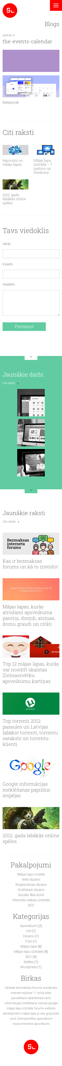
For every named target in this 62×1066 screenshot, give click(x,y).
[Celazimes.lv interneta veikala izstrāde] (31, 402)
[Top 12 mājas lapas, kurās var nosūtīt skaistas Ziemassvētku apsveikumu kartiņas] (31, 646)
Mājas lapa (28, 946)
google (53, 1003)
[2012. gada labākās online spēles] (15, 184)
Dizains (28, 936)
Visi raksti (9, 521)
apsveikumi (41, 1023)
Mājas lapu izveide (31, 874)
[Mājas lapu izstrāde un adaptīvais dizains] (10, 10)
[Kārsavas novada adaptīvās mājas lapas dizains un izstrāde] (31, 432)
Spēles (28, 962)
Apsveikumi (28, 926)
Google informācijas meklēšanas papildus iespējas (26, 789)
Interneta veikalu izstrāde (31, 900)
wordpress (50, 987)
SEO (31, 905)
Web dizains (31, 879)
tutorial (43, 1003)
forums (39, 1008)
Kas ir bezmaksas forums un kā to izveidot (30, 564)
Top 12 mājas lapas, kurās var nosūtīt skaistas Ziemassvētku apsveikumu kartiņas (31, 672)
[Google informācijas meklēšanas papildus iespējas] (31, 766)
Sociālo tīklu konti (31, 895)
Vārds (7, 244)
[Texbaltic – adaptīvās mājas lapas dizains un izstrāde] (31, 462)
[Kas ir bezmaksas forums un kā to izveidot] (31, 543)
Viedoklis (9, 284)
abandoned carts (39, 998)
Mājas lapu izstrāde (28, 951)
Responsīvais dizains (31, 885)
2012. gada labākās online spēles (14, 199)
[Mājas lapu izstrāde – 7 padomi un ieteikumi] (46, 149)
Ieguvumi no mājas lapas (13, 162)
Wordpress (28, 967)
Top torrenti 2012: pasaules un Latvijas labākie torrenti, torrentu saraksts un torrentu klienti (30, 732)
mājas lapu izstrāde (20, 1008)
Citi (28, 931)
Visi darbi (9, 383)
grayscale (52, 1013)
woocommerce (23, 1023)
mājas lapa (28, 1013)
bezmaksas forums (29, 987)
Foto (28, 941)
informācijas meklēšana (21, 1003)
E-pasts (8, 264)
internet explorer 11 (24, 993)
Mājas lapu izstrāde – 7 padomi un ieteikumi (43, 166)
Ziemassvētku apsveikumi (34, 1018)
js (38, 1013)
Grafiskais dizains (31, 890)
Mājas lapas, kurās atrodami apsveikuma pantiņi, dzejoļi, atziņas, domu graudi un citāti (29, 615)
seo (42, 1013)
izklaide (10, 987)
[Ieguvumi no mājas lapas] (15, 149)
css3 (13, 1018)
